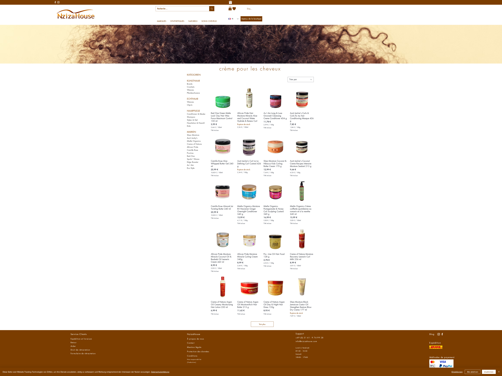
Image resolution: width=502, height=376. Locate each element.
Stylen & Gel (192, 120)
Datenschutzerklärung (160, 372)
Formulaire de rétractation (83, 353)
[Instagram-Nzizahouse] (58, 2)
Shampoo (191, 117)
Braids (189, 84)
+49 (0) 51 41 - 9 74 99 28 (309, 337)
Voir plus (262, 324)
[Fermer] (498, 372)
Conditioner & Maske (196, 114)
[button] (230, 8)
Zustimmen (489, 372)
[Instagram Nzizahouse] (438, 334)
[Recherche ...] (211, 8)
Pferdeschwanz (193, 93)
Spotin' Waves (193, 159)
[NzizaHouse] (55, 2)
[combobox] (301, 79)
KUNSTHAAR (193, 80)
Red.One (191, 156)
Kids (189, 126)
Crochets (190, 87)
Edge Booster (192, 162)
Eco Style (191, 168)
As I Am (190, 165)
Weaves (190, 90)
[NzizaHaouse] (442, 334)
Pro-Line (190, 153)
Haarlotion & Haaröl (195, 123)
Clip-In (189, 105)
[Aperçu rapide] (223, 98)
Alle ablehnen (472, 372)
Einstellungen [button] (457, 372)
